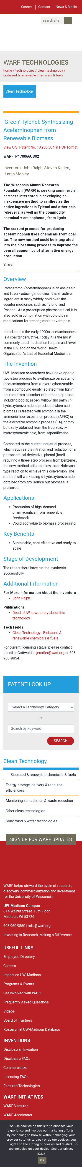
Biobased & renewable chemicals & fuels (33, 75)
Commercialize (15, 1068)
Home (7, 71)
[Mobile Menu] (6, 6)
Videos (9, 1011)
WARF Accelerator (17, 1115)
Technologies (24, 71)
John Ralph (21, 598)
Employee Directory (19, 957)
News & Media (66, 7)
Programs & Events (18, 984)
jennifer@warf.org (50, 653)
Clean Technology (51, 71)
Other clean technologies (25, 811)
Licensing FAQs (15, 1077)
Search (60, 741)
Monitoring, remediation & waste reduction (39, 800)
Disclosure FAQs (16, 1058)
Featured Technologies (21, 1086)
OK (42, 1160)
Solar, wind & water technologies (31, 821)
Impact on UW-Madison (22, 975)
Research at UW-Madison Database (31, 1029)
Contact (44, 7)
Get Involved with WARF (22, 993)
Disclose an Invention (20, 1049)
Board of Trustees (17, 1020)
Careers (27, 7)
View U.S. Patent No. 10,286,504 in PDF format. (40, 147)
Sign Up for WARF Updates (41, 839)
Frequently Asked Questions (26, 1002)
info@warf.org (39, 926)
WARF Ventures (15, 1106)
